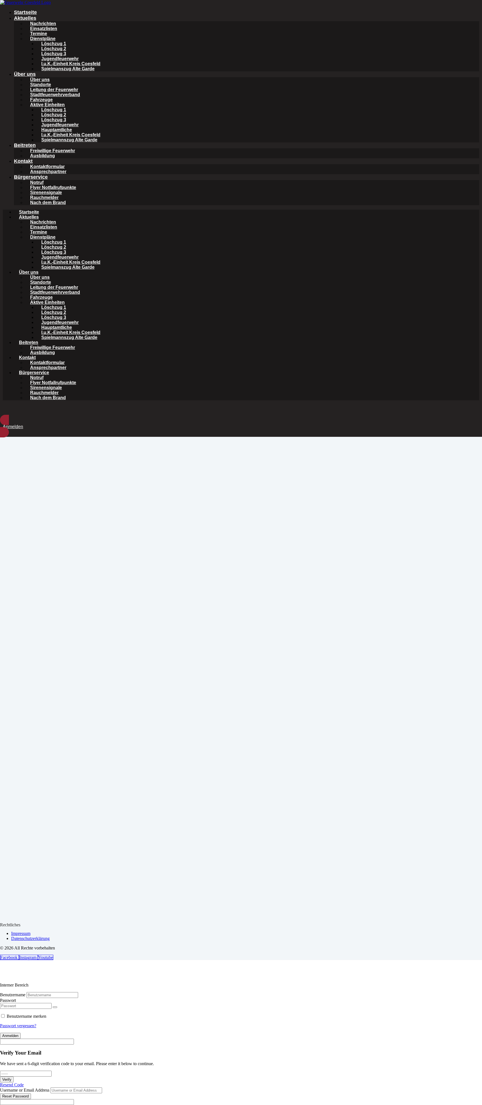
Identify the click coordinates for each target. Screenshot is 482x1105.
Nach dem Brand (48, 202)
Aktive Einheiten (47, 104)
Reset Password (15, 1096)
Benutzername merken (26, 1016)
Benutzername (12, 994)
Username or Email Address (24, 1090)
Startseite (25, 12)
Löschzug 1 (53, 43)
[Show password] (55, 1007)
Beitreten (25, 145)
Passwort (8, 1000)
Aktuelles (25, 18)
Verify (6, 1079)
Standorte (40, 84)
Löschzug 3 (53, 53)
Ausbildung (42, 155)
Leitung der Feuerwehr (54, 89)
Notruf (37, 182)
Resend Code (12, 1084)
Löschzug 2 (53, 48)
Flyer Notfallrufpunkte (53, 187)
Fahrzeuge (41, 99)
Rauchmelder (44, 197)
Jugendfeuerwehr (60, 58)
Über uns (25, 74)
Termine (38, 33)
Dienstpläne (43, 38)
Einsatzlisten (43, 28)
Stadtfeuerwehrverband (55, 94)
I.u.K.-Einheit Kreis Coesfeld (70, 63)
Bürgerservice (31, 177)
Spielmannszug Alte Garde (69, 139)
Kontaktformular (47, 166)
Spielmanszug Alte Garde (68, 68)
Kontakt (23, 161)
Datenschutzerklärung (30, 938)
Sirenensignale (46, 192)
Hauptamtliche (56, 129)
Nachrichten (43, 23)
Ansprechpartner (48, 171)
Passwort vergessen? (18, 1025)
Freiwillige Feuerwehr (52, 150)
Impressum (20, 933)
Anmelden (10, 1036)
